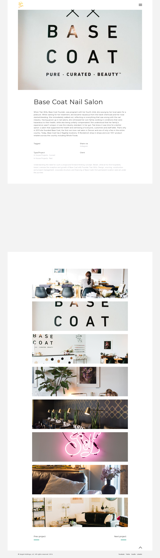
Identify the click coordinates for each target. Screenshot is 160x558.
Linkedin (139, 554)
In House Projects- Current (44, 155)
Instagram (84, 146)
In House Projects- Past (43, 158)
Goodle (133, 554)
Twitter (128, 554)
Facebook (121, 554)
